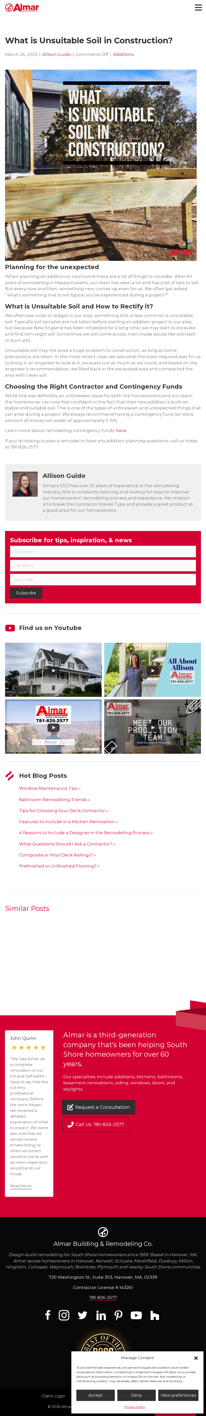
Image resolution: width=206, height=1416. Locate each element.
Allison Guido (56, 54)
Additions (123, 54)
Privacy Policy (135, 1407)
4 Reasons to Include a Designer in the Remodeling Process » (86, 832)
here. (121, 430)
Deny (136, 1395)
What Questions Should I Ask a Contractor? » (67, 843)
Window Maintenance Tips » (50, 788)
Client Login (53, 1396)
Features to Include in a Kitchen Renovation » (68, 821)
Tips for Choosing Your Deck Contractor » (63, 810)
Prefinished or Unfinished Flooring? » (59, 865)
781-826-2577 (103, 1297)
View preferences (178, 1395)
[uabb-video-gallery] (53, 670)
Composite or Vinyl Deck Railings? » (57, 854)
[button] (195, 1357)
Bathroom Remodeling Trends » (54, 799)
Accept (95, 1395)
